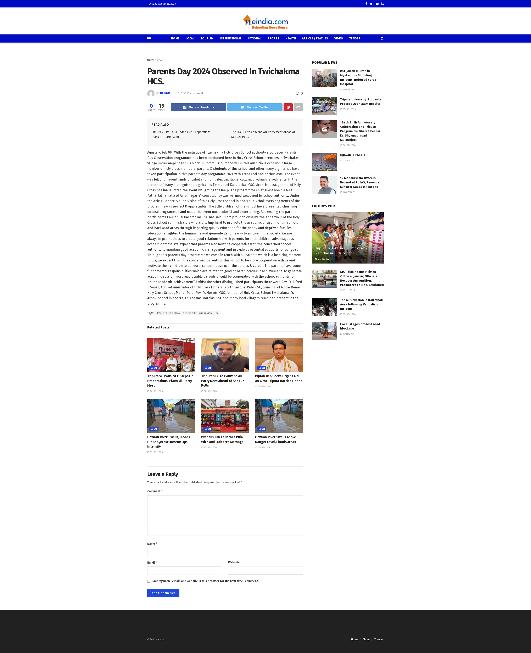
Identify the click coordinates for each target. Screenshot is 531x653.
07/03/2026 (324, 259)
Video (338, 38)
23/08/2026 (263, 386)
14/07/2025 (348, 192)
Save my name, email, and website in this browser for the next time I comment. (205, 581)
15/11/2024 (348, 334)
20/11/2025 (348, 290)
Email (152, 562)
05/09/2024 (349, 109)
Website (234, 562)
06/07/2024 (349, 145)
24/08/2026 (156, 391)
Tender (354, 38)
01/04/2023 (349, 160)
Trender (379, 639)
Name (152, 544)
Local (190, 38)
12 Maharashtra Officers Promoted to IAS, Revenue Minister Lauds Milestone (359, 182)
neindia (165, 93)
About (366, 639)
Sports (273, 38)
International (231, 38)
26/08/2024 (349, 314)
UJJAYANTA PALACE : (354, 155)
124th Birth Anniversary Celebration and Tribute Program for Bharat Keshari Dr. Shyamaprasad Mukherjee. (360, 131)
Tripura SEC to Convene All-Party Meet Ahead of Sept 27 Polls (222, 380)
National (254, 38)
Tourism (207, 38)
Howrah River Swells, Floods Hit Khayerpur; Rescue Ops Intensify (168, 441)
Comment (155, 491)
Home (175, 38)
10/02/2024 (184, 93)
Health (290, 38)
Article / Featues (315, 38)
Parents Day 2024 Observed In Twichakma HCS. (188, 313)
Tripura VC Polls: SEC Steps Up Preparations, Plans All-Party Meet (170, 380)
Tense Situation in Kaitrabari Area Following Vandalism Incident (361, 304)
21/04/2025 (348, 89)
